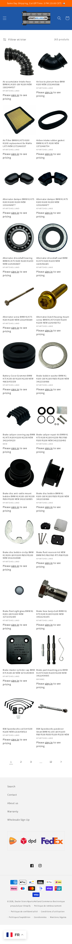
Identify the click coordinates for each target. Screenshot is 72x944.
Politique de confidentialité (24, 911)
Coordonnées (40, 917)
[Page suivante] (61, 762)
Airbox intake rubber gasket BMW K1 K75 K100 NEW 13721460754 (50, 143)
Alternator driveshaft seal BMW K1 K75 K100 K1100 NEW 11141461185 (52, 261)
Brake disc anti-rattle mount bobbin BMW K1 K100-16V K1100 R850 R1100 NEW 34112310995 (19, 496)
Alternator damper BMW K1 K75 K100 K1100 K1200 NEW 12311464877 (18, 202)
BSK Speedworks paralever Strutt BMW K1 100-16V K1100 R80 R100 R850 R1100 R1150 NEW (52, 731)
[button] (5, 18)
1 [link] (11, 762)
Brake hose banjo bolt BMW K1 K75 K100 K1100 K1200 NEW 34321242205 (51, 614)
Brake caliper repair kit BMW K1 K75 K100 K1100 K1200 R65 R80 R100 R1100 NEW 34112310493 (52, 437)
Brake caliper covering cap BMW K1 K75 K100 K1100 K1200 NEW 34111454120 (19, 437)
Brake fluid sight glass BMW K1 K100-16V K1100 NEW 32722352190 (18, 614)
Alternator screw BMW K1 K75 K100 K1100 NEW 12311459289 (17, 318)
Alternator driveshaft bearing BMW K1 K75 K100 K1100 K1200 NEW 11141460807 (18, 261)
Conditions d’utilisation (53, 911)
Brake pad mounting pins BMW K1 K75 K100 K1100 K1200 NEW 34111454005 (52, 673)
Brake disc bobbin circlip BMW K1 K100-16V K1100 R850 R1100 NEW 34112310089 (18, 555)
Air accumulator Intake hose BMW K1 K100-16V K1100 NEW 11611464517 (17, 84)
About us (12, 803)
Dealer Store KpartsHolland (28, 901)
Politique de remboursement (48, 905)
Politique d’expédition (19, 917)
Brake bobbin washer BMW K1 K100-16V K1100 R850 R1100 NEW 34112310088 (52, 378)
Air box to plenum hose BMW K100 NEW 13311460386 (50, 83)
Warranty (12, 811)
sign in (15, 95)
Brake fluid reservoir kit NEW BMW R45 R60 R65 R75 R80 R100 (52, 554)
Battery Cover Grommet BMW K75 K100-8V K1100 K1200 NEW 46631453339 (18, 378)
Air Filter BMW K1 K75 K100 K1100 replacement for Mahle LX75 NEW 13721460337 (17, 143)
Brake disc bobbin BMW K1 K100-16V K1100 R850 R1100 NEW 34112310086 (52, 496)
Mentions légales (58, 917)
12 (51, 761)
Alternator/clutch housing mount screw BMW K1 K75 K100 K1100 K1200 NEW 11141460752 (52, 319)
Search (11, 786)
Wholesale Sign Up (18, 819)
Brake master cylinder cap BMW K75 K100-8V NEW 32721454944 (19, 671)
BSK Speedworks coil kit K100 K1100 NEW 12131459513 (17, 730)
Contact (12, 794)
